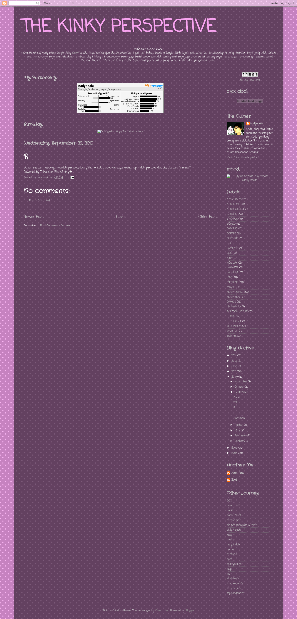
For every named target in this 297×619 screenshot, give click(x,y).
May (238, 430)
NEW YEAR (234, 297)
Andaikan (239, 418)
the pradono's (235, 584)
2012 (234, 366)
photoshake (234, 306)
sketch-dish (234, 579)
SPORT (231, 316)
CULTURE (232, 238)
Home (121, 217)
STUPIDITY (233, 321)
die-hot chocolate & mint (242, 525)
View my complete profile (242, 157)
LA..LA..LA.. (233, 273)
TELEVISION (234, 326)
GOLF (230, 253)
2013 (234, 361)
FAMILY (231, 248)
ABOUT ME (233, 204)
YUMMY (231, 336)
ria (228, 574)
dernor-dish (234, 520)
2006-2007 (237, 473)
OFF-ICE (231, 302)
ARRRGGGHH (234, 209)
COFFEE (231, 234)
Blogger (189, 611)
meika (230, 540)
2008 (234, 453)
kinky (75, 53)
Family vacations (250, 80)
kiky (229, 535)
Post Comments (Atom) (55, 226)
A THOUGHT (234, 199)
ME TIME (232, 282)
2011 (234, 372)
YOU (236, 402)
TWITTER (232, 331)
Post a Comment (39, 200)
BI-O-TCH (232, 219)
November (241, 382)
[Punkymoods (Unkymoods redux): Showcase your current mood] (250, 180)
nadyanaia (256, 124)
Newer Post (33, 217)
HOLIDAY (232, 263)
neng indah (233, 545)
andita (230, 510)
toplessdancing (235, 593)
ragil (229, 569)
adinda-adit (233, 505)
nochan (231, 549)
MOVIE (231, 287)
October (240, 387)
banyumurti (234, 515)
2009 (234, 448)
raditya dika (234, 564)
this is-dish (234, 588)
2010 (234, 377)
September (242, 392)
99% (229, 501)
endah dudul (234, 530)
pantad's (232, 554)
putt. (229, 559)
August (239, 425)
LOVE (230, 277)
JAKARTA (233, 268)
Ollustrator (162, 611)
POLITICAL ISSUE (237, 312)
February (241, 436)
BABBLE (232, 214)
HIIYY (230, 258)
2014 (234, 355)
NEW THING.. (235, 292)
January (240, 441)
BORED (231, 224)
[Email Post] (72, 177)
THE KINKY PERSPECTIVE (119, 27)
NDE (236, 397)
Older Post (207, 217)
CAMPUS (232, 229)
